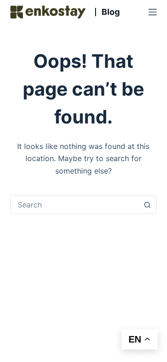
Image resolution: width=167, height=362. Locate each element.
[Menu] (152, 12)
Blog (111, 12)
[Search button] (147, 204)
